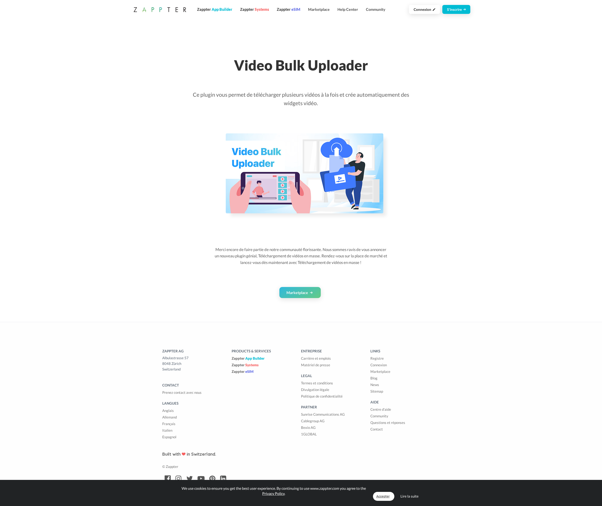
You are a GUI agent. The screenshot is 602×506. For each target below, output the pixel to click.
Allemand (169, 417)
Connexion (423, 9)
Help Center (347, 9)
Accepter (383, 496)
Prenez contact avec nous (182, 392)
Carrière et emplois (316, 358)
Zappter (248, 358)
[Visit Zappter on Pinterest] (212, 479)
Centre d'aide (380, 409)
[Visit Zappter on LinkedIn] (223, 479)
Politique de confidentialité (322, 396)
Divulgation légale (315, 389)
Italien (167, 430)
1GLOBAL (309, 434)
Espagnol (169, 437)
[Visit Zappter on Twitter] (189, 479)
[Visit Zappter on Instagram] (178, 479)
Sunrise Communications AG (323, 414)
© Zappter (170, 466)
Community (375, 9)
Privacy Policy (273, 493)
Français (168, 424)
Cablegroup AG (313, 421)
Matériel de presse (315, 365)
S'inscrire (455, 9)
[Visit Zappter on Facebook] (167, 479)
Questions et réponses (387, 422)
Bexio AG (308, 427)
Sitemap (376, 391)
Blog (373, 378)
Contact (376, 429)
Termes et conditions (317, 383)
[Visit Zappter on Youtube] (201, 479)
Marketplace (319, 9)
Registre (377, 358)
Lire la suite (409, 496)
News (374, 384)
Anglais (168, 410)
